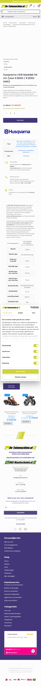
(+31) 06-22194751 (20, 491)
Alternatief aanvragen (11, 386)
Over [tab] (33, 313)
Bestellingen (8, 548)
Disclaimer (8, 626)
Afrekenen (8, 573)
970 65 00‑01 (20, 141)
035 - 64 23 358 (20, 484)
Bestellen (20, 120)
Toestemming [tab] (7, 313)
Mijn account (8, 542)
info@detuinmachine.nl (20, 478)
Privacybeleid (28, 670)
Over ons (7, 610)
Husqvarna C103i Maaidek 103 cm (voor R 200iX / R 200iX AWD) (29, 412)
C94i (24, 143)
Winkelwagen (9, 570)
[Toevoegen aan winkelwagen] (17, 394)
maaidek (34, 147)
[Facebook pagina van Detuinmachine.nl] (20, 529)
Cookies (21, 670)
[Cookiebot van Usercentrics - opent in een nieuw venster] (30, 307)
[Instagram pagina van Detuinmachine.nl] (15, 529)
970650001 (27, 141)
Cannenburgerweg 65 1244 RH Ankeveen (20, 470)
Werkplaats (8, 620)
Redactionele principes (12, 614)
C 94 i (33, 141)
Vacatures (8, 623)
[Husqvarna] (17, 131)
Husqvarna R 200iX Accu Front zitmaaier (11, 412)
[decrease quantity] (6, 113)
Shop (6, 567)
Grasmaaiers (13, 23)
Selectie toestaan (20, 377)
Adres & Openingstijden (12, 617)
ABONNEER (20, 512)
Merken (6, 564)
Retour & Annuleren (11, 591)
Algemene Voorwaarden (13, 597)
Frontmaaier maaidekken (26, 150)
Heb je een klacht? (10, 600)
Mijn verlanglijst (9, 576)
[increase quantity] (14, 113)
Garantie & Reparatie (11, 594)
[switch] (36, 351)
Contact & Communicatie (13, 585)
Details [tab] (20, 313)
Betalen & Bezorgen (11, 588)
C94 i (21, 143)
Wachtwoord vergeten (12, 551)
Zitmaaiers (22, 23)
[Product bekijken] (17, 397)
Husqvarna (27, 147)
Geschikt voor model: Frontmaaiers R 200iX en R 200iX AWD (26, 145)
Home (5, 23)
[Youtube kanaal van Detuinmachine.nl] (25, 529)
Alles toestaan (20, 371)
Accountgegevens (10, 545)
